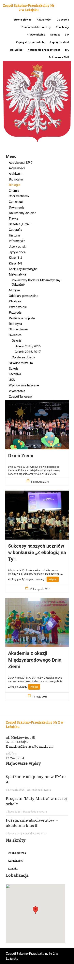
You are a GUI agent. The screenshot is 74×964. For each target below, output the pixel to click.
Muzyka (14, 290)
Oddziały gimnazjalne (23, 296)
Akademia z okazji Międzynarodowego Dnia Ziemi (34, 660)
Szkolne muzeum (21, 363)
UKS (12, 380)
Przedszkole (18, 307)
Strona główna (23, 19)
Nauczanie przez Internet (44, 49)
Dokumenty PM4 (59, 57)
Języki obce (17, 252)
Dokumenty (16, 207)
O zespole (63, 19)
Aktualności (44, 19)
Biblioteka (16, 179)
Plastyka (15, 301)
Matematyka (17, 274)
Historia (14, 235)
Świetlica (15, 335)
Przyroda (15, 312)
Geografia (15, 230)
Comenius (16, 202)
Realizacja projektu (22, 318)
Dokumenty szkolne (22, 213)
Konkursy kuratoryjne (23, 269)
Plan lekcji (62, 27)
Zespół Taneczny (21, 396)
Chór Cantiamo (19, 196)
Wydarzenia (17, 391)
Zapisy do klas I (59, 42)
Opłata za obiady (23, 357)
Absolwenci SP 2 (21, 163)
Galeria (16, 340)
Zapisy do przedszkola (30, 42)
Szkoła (13, 368)
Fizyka (13, 219)
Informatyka (17, 241)
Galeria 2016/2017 (28, 352)
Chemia (14, 191)
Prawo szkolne (36, 34)
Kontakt (55, 34)
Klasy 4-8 (15, 263)
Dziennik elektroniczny (36, 27)
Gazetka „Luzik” (20, 224)
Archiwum (15, 174)
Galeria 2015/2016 (28, 346)
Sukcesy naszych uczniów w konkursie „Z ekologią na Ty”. (37, 552)
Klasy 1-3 (15, 258)
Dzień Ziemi (20, 455)
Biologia (14, 185)
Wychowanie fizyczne (24, 385)
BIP (67, 34)
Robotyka (15, 324)
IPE (67, 49)
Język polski (17, 247)
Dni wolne (16, 49)
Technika (15, 374)
